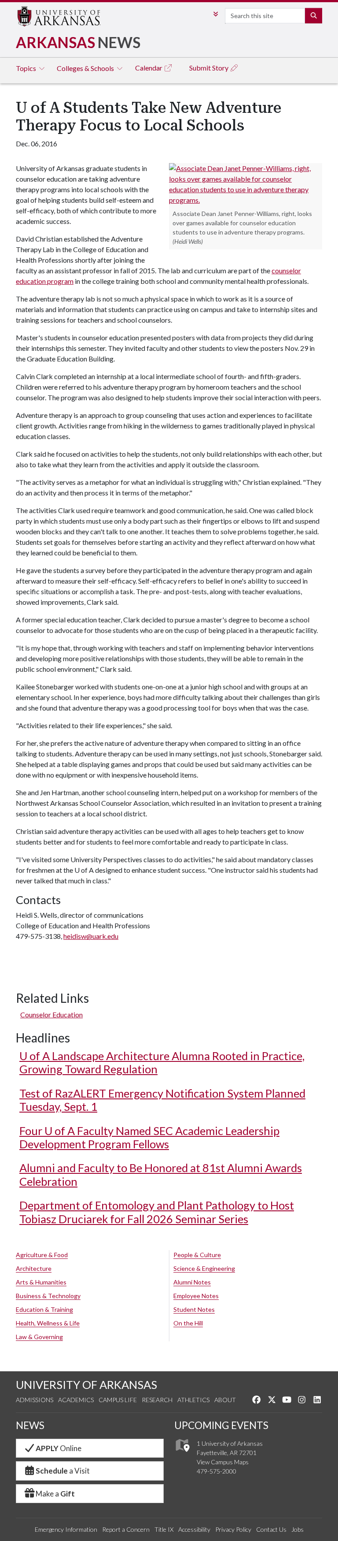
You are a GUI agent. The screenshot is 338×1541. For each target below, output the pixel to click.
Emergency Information (66, 1529)
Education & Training (44, 1309)
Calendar (149, 67)
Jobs (297, 1529)
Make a (55, 1493)
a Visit (63, 1470)
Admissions (34, 1399)
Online (58, 1448)
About (225, 1399)
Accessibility (194, 1529)
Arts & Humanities (41, 1282)
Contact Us (271, 1529)
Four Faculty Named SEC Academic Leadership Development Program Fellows (149, 1137)
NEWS (30, 1425)
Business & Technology (48, 1295)
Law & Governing (39, 1336)
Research (157, 1399)
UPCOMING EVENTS (221, 1425)
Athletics (193, 1399)
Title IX (163, 1529)
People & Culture (197, 1254)
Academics (76, 1399)
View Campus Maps (223, 1462)
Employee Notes (196, 1295)
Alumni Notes (192, 1282)
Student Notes (194, 1309)
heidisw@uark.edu (90, 936)
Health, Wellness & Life (48, 1323)
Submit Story (209, 67)
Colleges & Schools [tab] (86, 68)
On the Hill (188, 1323)
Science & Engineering (204, 1268)
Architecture (33, 1268)
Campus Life (118, 1399)
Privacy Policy (233, 1529)
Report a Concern (126, 1529)
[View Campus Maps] (182, 1454)
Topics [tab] (26, 68)
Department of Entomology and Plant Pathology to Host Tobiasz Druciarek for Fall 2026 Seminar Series (156, 1212)
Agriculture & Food (42, 1254)
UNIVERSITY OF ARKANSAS (86, 1384)
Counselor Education (51, 1014)
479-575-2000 (216, 1471)
